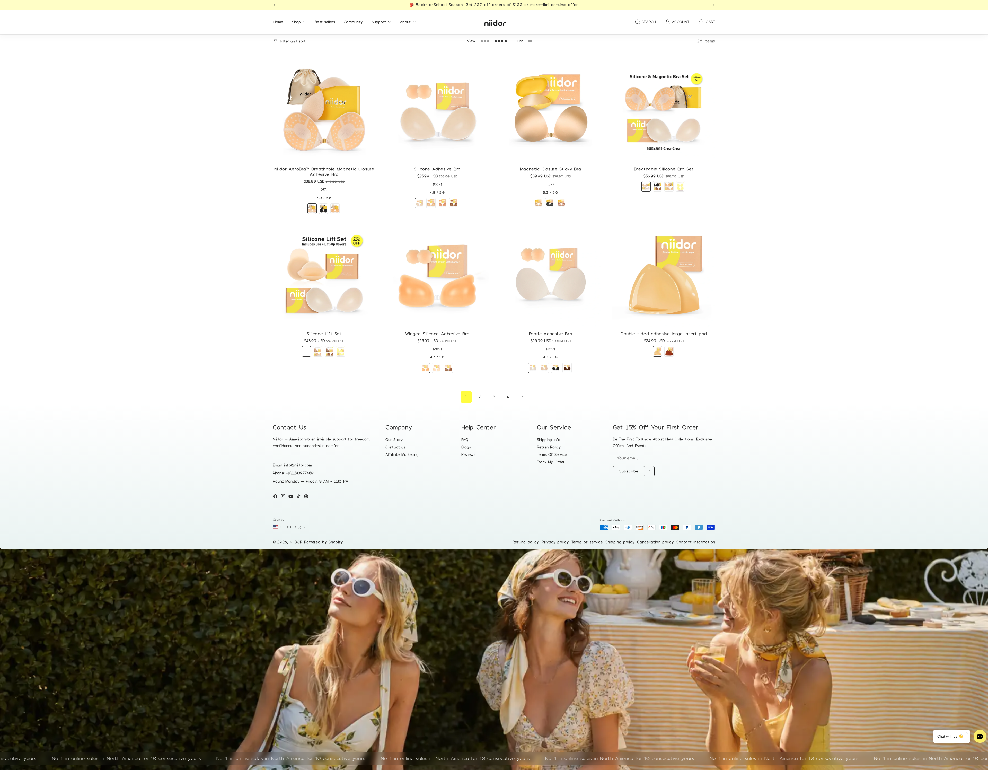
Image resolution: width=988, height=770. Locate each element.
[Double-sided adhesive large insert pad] (663, 275)
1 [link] (466, 396)
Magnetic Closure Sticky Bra (550, 169)
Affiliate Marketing (402, 454)
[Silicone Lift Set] (324, 275)
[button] (276, 4)
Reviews (468, 454)
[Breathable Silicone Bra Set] (663, 110)
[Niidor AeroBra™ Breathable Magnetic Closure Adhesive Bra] (324, 110)
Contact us (395, 447)
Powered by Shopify (323, 542)
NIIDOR (296, 542)
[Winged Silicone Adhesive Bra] (437, 275)
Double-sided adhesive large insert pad (664, 334)
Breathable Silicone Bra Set (664, 169)
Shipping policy (620, 542)
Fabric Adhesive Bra (550, 334)
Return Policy (549, 447)
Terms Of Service (552, 454)
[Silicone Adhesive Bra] (437, 110)
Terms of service (587, 542)
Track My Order (550, 462)
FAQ (464, 439)
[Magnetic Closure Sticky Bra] (550, 110)
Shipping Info (548, 439)
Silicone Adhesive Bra (437, 169)
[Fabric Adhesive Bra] (550, 275)
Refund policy (526, 542)
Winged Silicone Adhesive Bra (437, 334)
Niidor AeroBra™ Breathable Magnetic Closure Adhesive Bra (324, 172)
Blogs (466, 447)
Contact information (695, 542)
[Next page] (521, 397)
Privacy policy (555, 542)
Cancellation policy (655, 542)
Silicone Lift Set (324, 334)
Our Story (394, 439)
